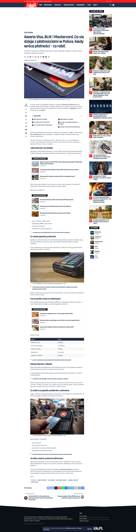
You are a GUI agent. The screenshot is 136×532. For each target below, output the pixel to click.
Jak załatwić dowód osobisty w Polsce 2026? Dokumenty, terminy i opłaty (59, 170)
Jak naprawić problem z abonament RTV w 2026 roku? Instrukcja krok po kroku (101, 156)
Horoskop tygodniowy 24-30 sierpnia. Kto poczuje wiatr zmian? (101, 221)
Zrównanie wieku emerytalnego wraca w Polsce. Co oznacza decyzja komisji (59, 320)
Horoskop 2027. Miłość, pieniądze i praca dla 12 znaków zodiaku (102, 177)
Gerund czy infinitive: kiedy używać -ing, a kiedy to (100, 52)
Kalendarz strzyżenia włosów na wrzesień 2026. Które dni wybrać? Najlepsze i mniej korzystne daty (101, 94)
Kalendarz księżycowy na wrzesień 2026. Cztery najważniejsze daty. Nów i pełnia (102, 116)
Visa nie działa (34, 482)
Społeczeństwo (99, 242)
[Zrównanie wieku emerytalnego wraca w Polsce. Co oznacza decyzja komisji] (35, 321)
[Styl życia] (92, 252)
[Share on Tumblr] (26, 122)
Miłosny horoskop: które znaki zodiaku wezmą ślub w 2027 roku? (101, 72)
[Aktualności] (92, 233)
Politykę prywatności (71, 528)
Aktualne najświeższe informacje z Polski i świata (38, 1)
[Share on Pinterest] (30, 57)
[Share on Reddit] (38, 57)
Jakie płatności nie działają (40, 119)
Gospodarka (28, 32)
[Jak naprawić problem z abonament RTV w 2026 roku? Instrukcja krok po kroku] (100, 147)
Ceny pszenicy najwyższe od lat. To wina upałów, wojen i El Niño (56, 313)
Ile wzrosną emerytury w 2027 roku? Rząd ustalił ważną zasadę (56, 200)
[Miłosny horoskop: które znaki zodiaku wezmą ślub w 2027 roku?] (100, 63)
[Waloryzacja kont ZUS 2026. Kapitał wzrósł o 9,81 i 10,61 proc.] (35, 207)
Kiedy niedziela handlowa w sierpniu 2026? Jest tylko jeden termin (57, 176)
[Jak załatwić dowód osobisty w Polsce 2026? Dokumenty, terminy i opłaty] (35, 170)
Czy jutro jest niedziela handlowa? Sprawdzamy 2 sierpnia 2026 (57, 327)
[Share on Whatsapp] (33, 57)
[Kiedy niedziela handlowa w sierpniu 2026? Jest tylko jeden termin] (35, 177)
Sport (96, 246)
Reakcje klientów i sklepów (66, 119)
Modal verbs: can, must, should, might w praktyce (102, 136)
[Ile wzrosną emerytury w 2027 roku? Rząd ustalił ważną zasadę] (35, 200)
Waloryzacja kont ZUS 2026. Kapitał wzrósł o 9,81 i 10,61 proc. (55, 206)
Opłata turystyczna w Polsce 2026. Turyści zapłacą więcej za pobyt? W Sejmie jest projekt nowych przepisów (61, 163)
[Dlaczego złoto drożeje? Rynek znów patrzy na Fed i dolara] (35, 214)
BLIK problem (51, 480)
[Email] (46, 57)
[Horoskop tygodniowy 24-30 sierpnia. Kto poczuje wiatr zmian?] (100, 212)
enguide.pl (73, 108)
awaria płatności (42, 480)
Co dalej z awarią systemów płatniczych (70, 127)
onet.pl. (43, 110)
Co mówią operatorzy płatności (42, 122)
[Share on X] (28, 57)
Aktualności (98, 232)
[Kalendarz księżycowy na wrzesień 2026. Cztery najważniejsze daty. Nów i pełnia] (100, 106)
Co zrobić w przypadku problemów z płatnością (68, 123)
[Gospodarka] (92, 237)
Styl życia (97, 251)
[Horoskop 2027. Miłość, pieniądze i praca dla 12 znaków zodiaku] (100, 168)
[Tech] (92, 257)
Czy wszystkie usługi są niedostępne (43, 125)
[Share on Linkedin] (36, 57)
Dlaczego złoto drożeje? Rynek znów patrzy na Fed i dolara (55, 213)
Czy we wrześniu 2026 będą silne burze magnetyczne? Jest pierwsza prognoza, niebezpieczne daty (102, 199)
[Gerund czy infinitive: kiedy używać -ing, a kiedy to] (100, 43)
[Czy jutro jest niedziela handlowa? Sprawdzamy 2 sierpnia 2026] (35, 328)
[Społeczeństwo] (92, 242)
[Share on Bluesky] (43, 57)
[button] (89, 529)
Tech (96, 256)
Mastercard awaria (61, 480)
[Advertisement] (54, 21)
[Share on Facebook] (25, 57)
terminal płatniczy (73, 480)
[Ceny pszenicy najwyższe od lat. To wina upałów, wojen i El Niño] (35, 314)
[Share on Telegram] (41, 57)
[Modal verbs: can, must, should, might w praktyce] (100, 127)
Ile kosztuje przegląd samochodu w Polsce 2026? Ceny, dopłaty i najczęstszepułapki (101, 31)
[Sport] (92, 247)
